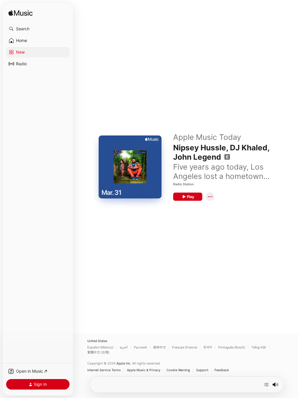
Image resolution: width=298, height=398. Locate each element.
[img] (20, 13)
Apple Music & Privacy (143, 370)
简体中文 (159, 347)
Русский (140, 347)
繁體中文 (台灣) (98, 352)
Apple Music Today (207, 137)
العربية (124, 347)
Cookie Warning (178, 370)
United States (97, 341)
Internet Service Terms (104, 370)
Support (202, 370)
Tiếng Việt (258, 347)
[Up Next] (266, 385)
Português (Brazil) (231, 347)
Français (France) (184, 347)
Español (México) (100, 347)
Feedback (221, 370)
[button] (37, 29)
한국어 (207, 347)
